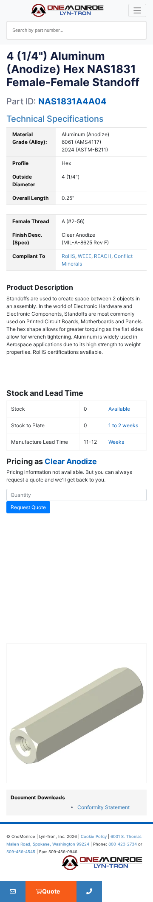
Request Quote (28, 507)
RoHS (68, 256)
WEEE (84, 256)
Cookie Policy (94, 836)
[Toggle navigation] (137, 10)
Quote (51, 891)
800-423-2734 (122, 844)
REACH (102, 256)
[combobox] (76, 30)
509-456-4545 (20, 851)
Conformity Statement (103, 807)
